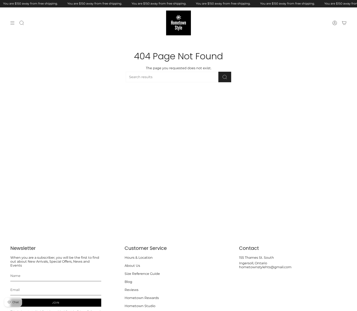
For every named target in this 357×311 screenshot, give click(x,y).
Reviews (131, 290)
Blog (128, 282)
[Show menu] (12, 23)
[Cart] (344, 23)
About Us (132, 266)
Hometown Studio (140, 306)
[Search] (224, 77)
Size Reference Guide (142, 274)
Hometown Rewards (142, 298)
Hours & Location (139, 258)
